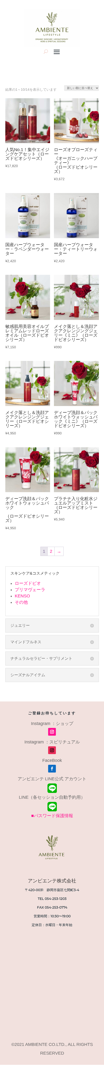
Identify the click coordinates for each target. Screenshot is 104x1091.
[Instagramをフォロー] (52, 732)
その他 (21, 602)
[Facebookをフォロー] (52, 769)
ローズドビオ (28, 583)
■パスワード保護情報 (52, 815)
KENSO (22, 596)
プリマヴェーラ (30, 589)
